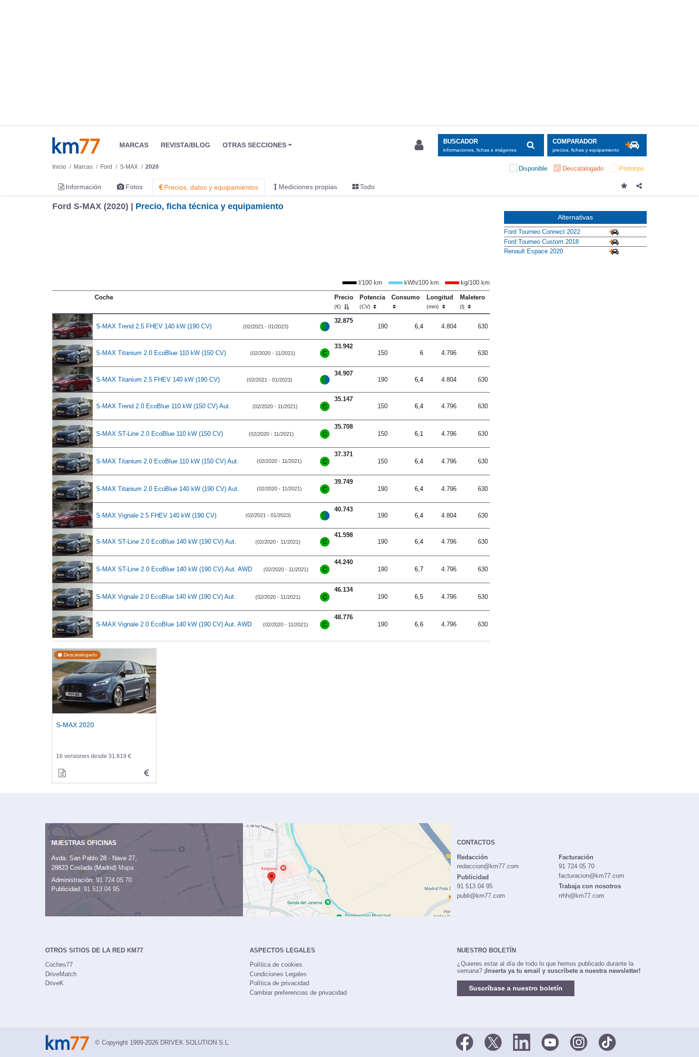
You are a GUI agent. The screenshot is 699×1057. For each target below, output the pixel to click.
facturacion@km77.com (591, 875)
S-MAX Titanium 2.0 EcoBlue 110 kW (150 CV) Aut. (167, 461)
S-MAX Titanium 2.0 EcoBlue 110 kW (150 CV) (161, 352)
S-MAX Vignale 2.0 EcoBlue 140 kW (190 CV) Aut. (166, 596)
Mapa (126, 867)
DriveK (54, 983)
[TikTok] (607, 1042)
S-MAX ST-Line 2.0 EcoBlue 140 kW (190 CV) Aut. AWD (174, 569)
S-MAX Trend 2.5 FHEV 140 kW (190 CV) (154, 326)
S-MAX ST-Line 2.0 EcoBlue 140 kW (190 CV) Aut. (166, 541)
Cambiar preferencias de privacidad (298, 992)
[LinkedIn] (521, 1042)
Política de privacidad (279, 983)
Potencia (372, 302)
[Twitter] (493, 1042)
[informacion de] (62, 773)
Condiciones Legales (278, 974)
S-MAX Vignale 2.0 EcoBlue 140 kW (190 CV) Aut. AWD (174, 624)
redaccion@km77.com (488, 866)
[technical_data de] (146, 773)
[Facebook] (464, 1042)
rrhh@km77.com (581, 895)
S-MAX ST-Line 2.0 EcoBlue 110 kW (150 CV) (159, 433)
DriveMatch (61, 974)
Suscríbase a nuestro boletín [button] (516, 988)
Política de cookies (276, 964)
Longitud (440, 302)
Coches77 (59, 964)
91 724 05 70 (114, 880)
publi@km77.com (481, 895)
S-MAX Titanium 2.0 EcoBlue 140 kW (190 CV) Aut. (167, 488)
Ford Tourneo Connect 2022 (542, 231)
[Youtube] (550, 1042)
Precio (343, 302)
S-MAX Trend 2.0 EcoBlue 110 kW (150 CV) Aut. (163, 406)
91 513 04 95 (101, 889)
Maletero (472, 302)
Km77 (76, 145)
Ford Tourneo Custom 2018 (541, 241)
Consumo (405, 297)
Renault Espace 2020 (533, 251)
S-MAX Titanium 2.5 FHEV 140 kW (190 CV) (158, 379)
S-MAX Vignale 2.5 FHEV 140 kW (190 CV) (156, 515)
